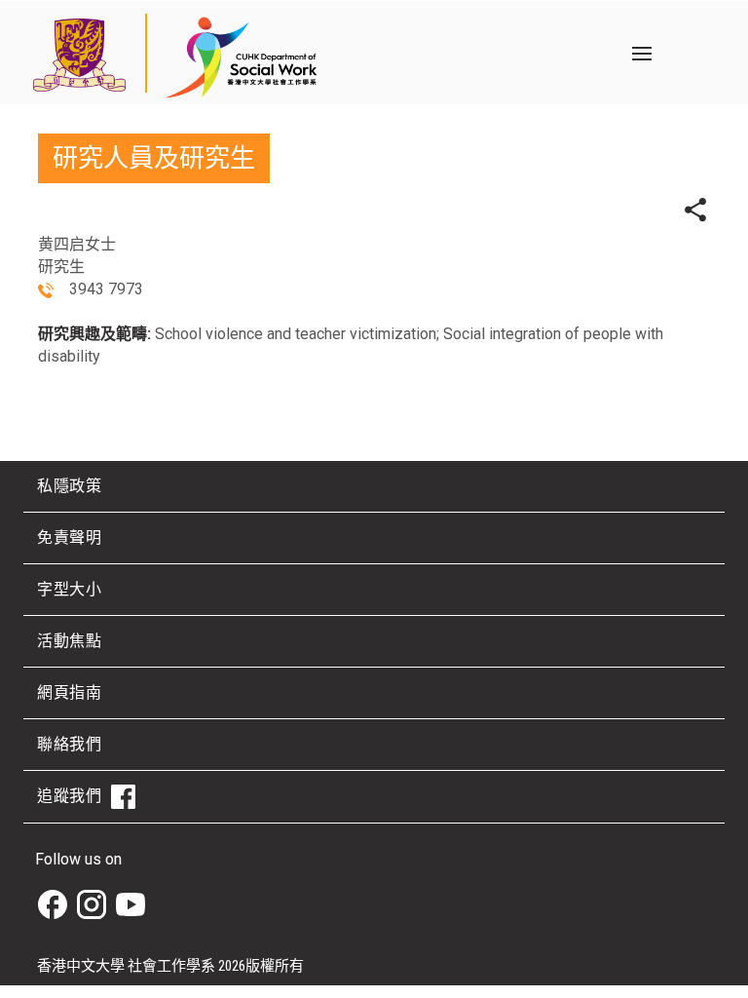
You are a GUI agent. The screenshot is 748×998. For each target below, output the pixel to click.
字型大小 (69, 589)
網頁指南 (69, 692)
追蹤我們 (69, 796)
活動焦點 (69, 641)
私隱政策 (69, 486)
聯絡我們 (69, 744)
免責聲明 (69, 537)
